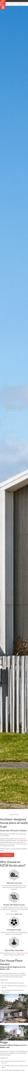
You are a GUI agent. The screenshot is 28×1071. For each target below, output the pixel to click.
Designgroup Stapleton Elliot (20, 838)
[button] (1, 1016)
